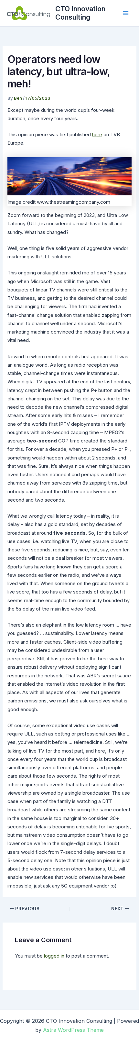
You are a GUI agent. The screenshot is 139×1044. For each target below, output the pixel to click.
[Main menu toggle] (126, 13)
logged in (54, 956)
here (97, 134)
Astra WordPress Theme (73, 1030)
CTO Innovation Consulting (80, 12)
